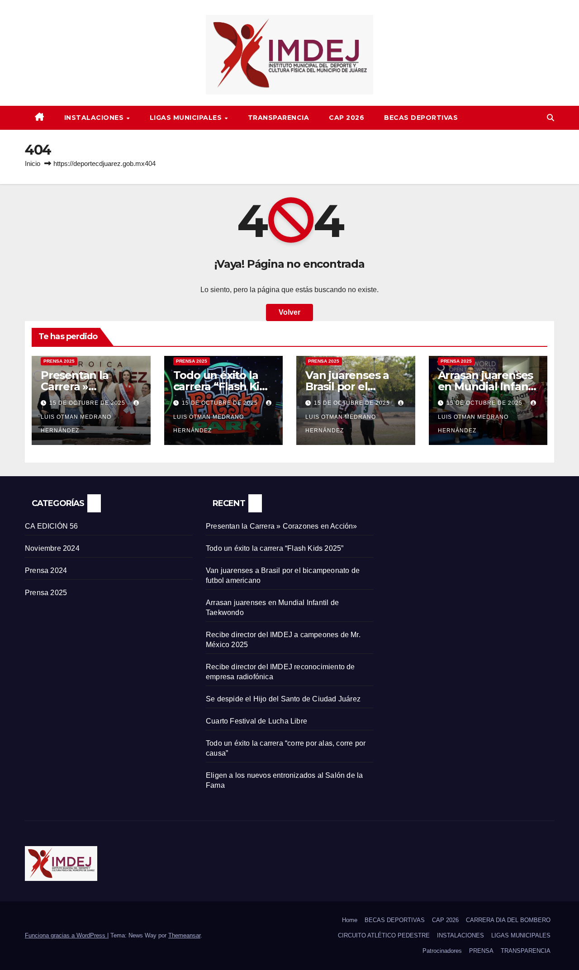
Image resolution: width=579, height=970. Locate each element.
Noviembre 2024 (52, 548)
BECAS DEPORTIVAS (421, 118)
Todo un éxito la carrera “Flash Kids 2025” (222, 386)
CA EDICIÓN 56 (51, 526)
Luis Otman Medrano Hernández (76, 424)
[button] (550, 118)
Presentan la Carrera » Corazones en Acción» (281, 526)
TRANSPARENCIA (278, 118)
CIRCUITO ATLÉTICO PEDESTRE (384, 935)
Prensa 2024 (46, 570)
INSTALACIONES (95, 118)
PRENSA (481, 950)
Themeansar (184, 935)
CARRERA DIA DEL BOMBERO (508, 920)
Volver (289, 312)
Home (349, 920)
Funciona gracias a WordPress (66, 935)
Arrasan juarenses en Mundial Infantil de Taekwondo (488, 386)
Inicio (32, 163)
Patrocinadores (442, 950)
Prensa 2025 (59, 361)
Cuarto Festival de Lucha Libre (256, 721)
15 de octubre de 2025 (88, 403)
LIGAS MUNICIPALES (187, 118)
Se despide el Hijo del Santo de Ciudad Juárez (283, 699)
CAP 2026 (346, 118)
